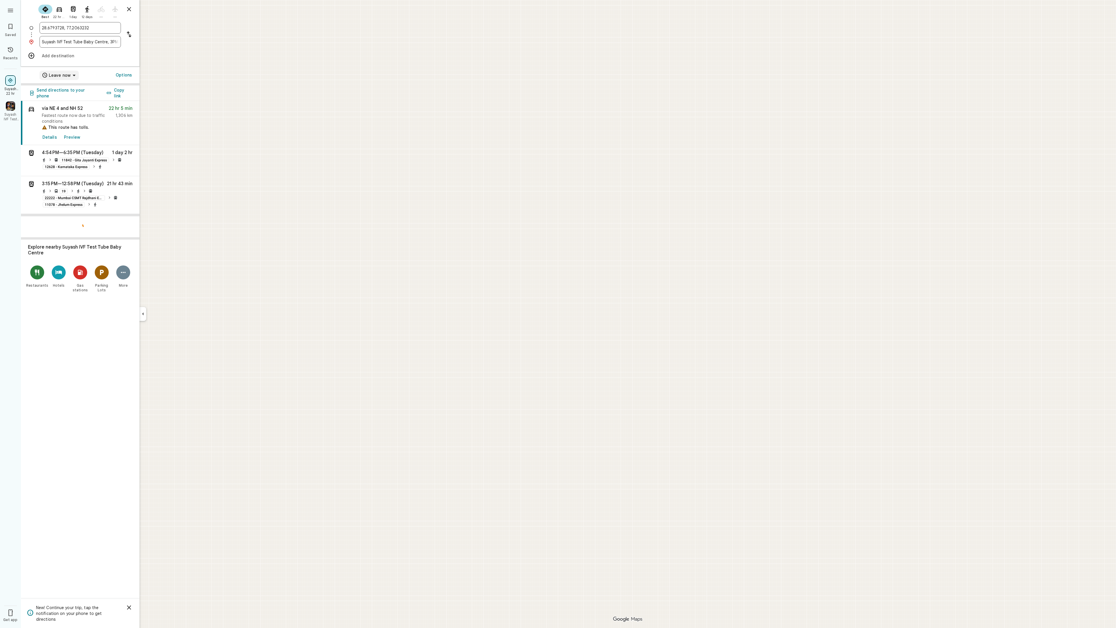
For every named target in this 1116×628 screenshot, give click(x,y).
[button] (80, 160)
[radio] (45, 11)
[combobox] (80, 28)
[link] (80, 123)
